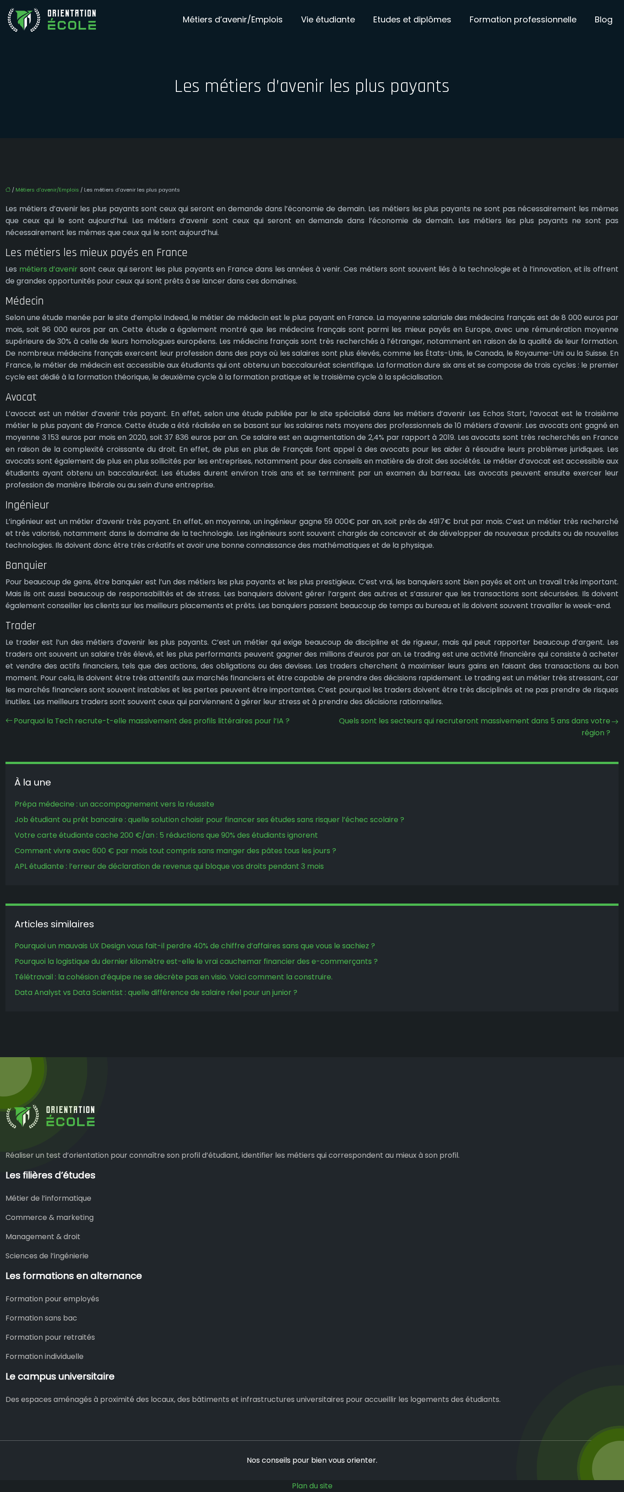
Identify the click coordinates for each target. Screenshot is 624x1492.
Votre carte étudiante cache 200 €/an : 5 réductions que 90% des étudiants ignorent (166, 835)
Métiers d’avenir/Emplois (233, 19)
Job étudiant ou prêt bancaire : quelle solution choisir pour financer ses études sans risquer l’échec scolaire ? (209, 819)
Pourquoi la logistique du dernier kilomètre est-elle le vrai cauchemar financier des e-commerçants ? (196, 961)
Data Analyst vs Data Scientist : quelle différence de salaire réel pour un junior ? (156, 992)
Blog (604, 19)
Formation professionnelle (523, 19)
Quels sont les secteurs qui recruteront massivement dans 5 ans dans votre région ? (474, 727)
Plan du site (312, 1486)
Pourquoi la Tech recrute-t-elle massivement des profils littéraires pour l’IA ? (152, 721)
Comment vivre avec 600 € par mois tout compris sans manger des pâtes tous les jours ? (175, 850)
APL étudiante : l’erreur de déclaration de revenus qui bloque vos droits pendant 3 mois (169, 866)
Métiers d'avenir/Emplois (47, 189)
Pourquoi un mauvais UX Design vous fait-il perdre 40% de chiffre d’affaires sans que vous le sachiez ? (195, 946)
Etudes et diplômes (412, 19)
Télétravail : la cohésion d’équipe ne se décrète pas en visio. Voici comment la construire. (174, 977)
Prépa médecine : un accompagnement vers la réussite (114, 804)
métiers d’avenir (48, 269)
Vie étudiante (328, 19)
